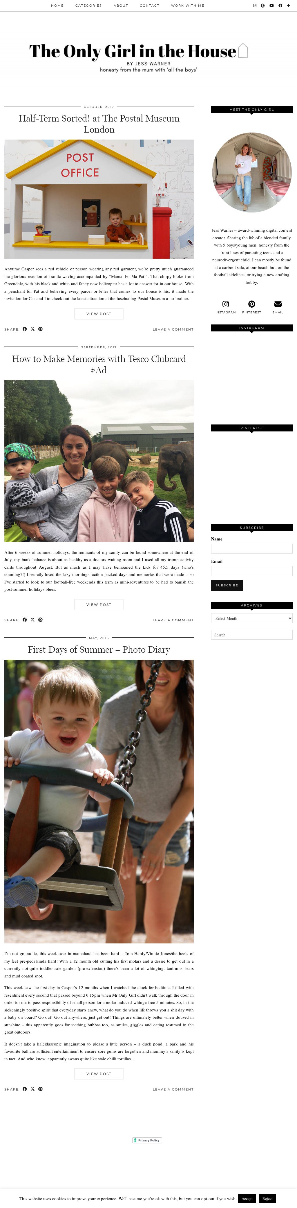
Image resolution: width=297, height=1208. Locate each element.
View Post (99, 314)
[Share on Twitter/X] (33, 329)
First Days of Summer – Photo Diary (99, 649)
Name (216, 539)
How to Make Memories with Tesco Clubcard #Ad (99, 364)
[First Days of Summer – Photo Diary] (99, 942)
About (121, 5)
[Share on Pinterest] (41, 329)
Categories (88, 5)
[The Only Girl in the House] (148, 56)
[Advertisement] (254, 701)
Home (57, 5)
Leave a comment (173, 329)
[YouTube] (271, 5)
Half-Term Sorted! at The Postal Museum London (99, 124)
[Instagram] (255, 5)
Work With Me (187, 5)
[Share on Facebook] (25, 329)
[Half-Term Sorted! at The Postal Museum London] (99, 257)
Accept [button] (247, 1198)
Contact (150, 5)
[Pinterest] (263, 5)
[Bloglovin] (289, 5)
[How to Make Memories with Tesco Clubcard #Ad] (99, 540)
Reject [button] (267, 1198)
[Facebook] (280, 5)
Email (216, 561)
